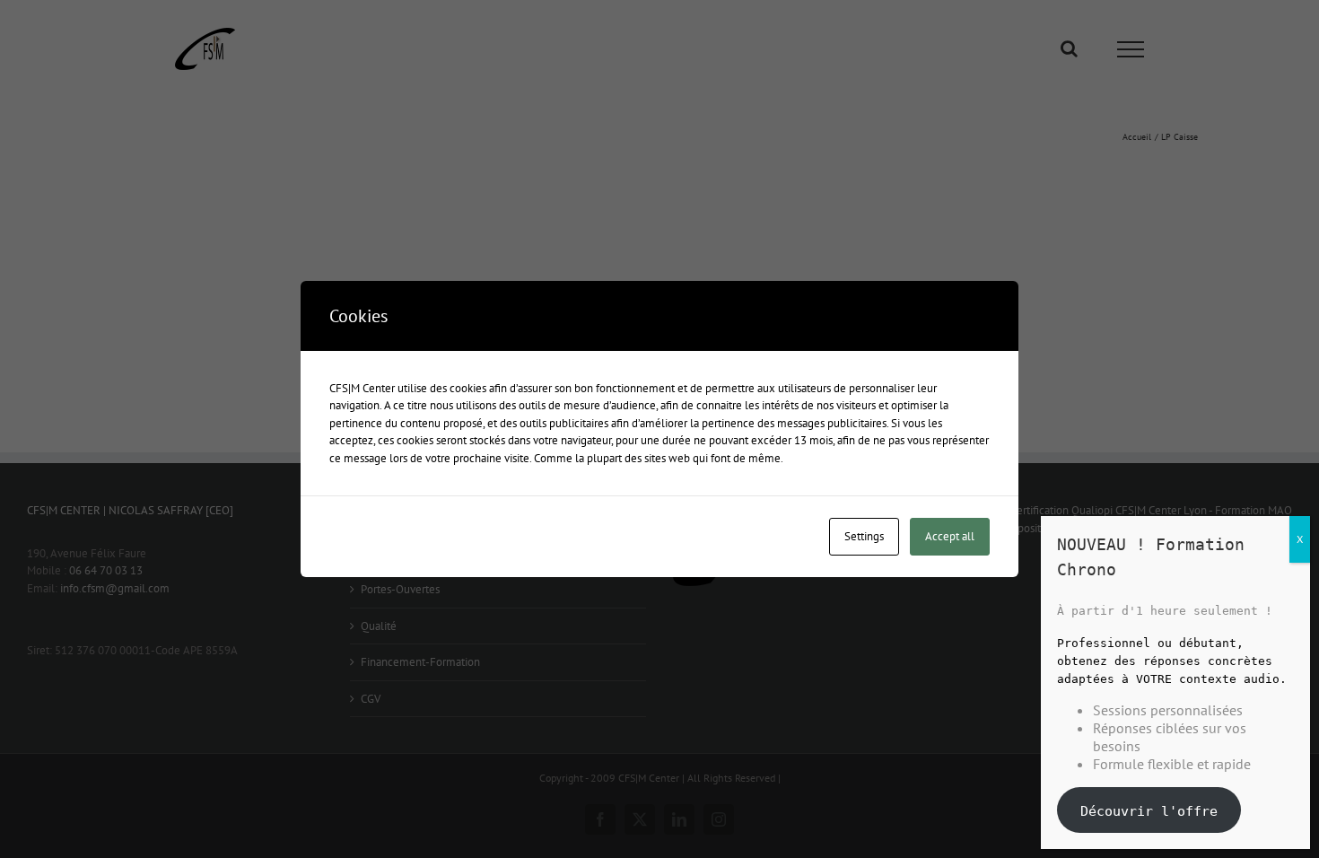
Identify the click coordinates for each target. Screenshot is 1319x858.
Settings (864, 536)
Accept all (949, 536)
